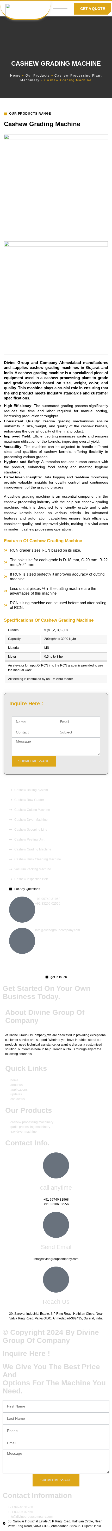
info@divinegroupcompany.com (57, 930)
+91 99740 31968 (47, 899)
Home (15, 75)
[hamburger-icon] (60, 8)
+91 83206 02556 (47, 903)
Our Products (38, 75)
